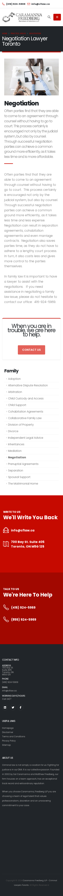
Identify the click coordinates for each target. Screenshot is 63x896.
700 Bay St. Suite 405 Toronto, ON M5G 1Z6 (27, 544)
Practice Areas (18, 33)
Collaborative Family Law (25, 418)
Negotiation (35, 33)
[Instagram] (5, 707)
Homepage (7, 728)
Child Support (17, 405)
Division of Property (21, 425)
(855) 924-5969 (23, 619)
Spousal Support (19, 477)
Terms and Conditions (13, 736)
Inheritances (16, 444)
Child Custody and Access (26, 398)
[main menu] (57, 17)
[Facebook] (20, 707)
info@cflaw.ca (22, 530)
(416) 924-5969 (23, 607)
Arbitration (15, 392)
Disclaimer (7, 732)
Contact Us (31, 350)
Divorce (13, 431)
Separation (15, 470)
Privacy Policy (9, 740)
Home (4, 33)
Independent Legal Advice (25, 438)
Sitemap (6, 745)
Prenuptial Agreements (23, 464)
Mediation (15, 451)
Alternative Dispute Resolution (28, 385)
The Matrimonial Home (23, 484)
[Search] (49, 17)
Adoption (14, 379)
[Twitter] (13, 707)
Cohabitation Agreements (25, 412)
